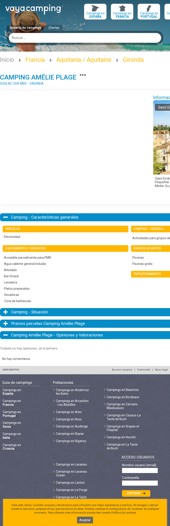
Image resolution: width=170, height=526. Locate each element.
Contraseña (130, 478)
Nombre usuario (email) (139, 465)
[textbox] (85, 38)
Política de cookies (124, 512)
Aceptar (85, 520)
